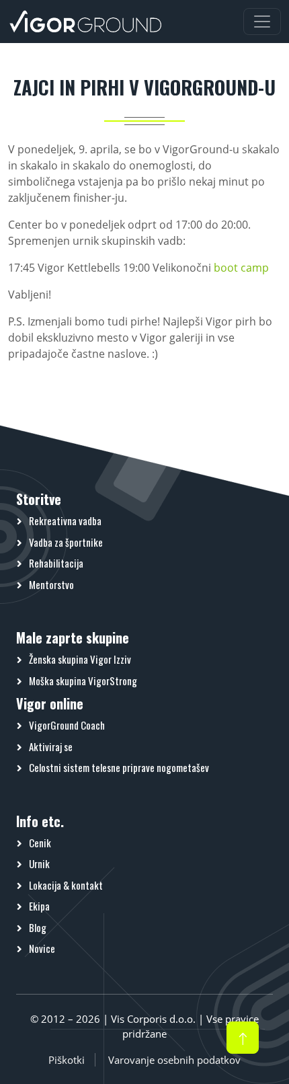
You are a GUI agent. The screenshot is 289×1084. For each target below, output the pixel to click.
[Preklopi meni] (262, 21)
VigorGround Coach (67, 725)
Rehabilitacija (56, 562)
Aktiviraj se (51, 746)
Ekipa (39, 905)
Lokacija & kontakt (66, 885)
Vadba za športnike (66, 542)
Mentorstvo (51, 584)
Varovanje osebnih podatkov (174, 1060)
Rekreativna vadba (65, 520)
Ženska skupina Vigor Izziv (80, 659)
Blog (37, 927)
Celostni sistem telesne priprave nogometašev (119, 767)
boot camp (241, 267)
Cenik (40, 842)
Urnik (39, 863)
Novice (42, 948)
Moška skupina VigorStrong (83, 680)
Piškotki (66, 1060)
